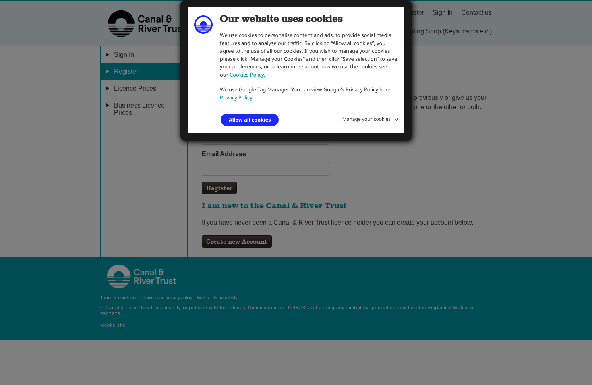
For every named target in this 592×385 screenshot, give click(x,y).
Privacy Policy (236, 97)
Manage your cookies (366, 119)
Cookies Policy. (247, 74)
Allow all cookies (250, 119)
